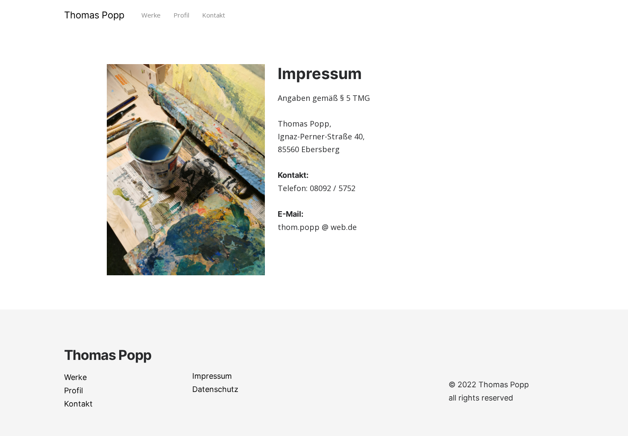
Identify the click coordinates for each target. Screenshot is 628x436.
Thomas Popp (94, 15)
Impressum (212, 375)
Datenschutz (215, 389)
